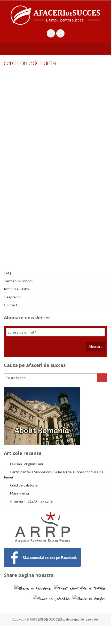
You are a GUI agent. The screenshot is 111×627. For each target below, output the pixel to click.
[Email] (60, 33)
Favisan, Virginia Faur (26, 464)
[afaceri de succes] (55, 15)
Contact (10, 305)
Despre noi (12, 297)
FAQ (7, 273)
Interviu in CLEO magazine (31, 501)
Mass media (19, 493)
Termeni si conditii (18, 281)
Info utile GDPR (16, 289)
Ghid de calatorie (23, 485)
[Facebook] (51, 33)
